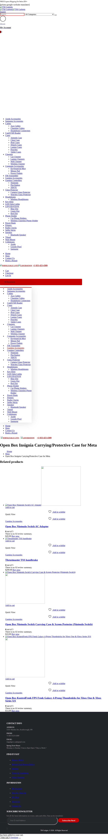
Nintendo (14, 183)
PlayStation (15, 185)
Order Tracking (18, 777)
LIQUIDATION (12, 206)
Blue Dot (14, 209)
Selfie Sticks (10, 230)
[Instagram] (7, 829)
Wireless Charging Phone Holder (24, 221)
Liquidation (26, 266)
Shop (7, 256)
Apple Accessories (13, 119)
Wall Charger (16, 161)
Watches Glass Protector (21, 194)
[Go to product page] (56, 486)
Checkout (9, 273)
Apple (13, 244)
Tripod (8, 237)
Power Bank (10, 223)
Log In (8, 275)
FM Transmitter (11, 176)
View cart (4, 838)
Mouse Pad (15, 171)
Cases (7, 135)
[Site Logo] (6, 7)
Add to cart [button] (10, 507)
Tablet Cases (16, 152)
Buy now (15, 536)
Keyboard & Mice (18, 168)
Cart (7, 271)
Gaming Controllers (13, 180)
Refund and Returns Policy (23, 764)
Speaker (8, 232)
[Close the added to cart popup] (20, 838)
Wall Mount (10, 239)
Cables (8, 123)
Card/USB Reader (13, 133)
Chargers (9, 154)
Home (7, 253)
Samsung (14, 249)
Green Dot (15, 211)
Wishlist (15, 769)
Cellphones (10, 242)
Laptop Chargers (17, 159)
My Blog (15, 797)
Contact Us (10, 258)
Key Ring (9, 202)
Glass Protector (11, 190)
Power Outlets (16, 173)
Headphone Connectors (20, 131)
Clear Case (15, 140)
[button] (3, 12)
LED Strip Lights (12, 204)
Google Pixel (16, 247)
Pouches (14, 149)
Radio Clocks (11, 228)
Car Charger (16, 157)
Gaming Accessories (13, 178)
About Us (16, 802)
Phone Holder (11, 216)
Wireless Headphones (19, 199)
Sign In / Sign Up (19, 793)
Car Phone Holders (18, 218)
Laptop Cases (16, 147)
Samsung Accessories (14, 121)
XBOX (14, 187)
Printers (8, 225)
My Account (17, 789)
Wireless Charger (18, 164)
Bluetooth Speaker (18, 235)
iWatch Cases (16, 145)
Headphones (10, 197)
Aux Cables (15, 126)
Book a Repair (11, 260)
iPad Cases (15, 142)
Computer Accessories (14, 166)
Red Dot (14, 213)
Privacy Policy (18, 760)
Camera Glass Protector (20, 192)
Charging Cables (17, 128)
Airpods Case (16, 138)
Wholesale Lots (10, 266)
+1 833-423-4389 (40, 265)
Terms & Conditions (20, 773)
